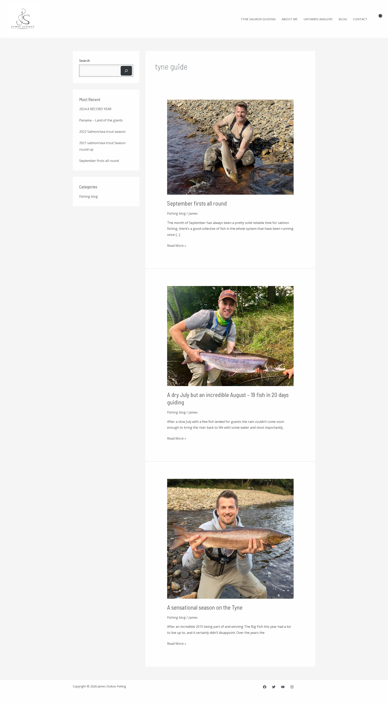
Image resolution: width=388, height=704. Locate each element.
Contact (360, 19)
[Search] (126, 71)
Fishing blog (88, 196)
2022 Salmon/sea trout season (102, 131)
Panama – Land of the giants (101, 120)
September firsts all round (99, 160)
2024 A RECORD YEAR (95, 109)
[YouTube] (283, 687)
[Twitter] (273, 687)
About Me (289, 19)
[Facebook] (264, 687)
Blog (343, 19)
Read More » (176, 245)
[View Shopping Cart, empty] (377, 19)
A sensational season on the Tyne (204, 607)
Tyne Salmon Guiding (258, 19)
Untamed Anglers (318, 19)
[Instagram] (292, 687)
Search (84, 60)
